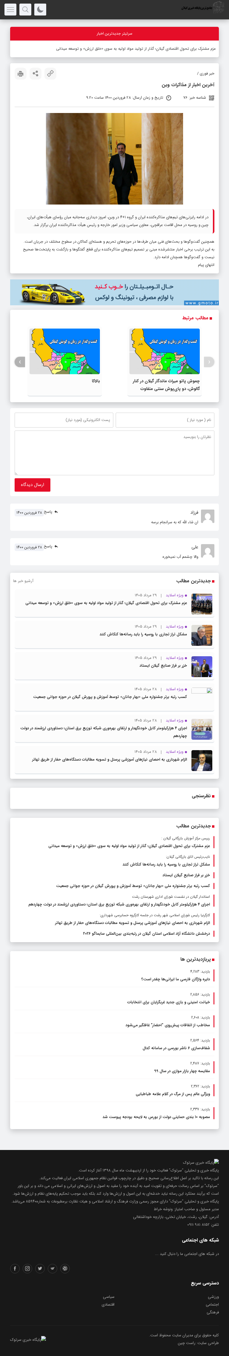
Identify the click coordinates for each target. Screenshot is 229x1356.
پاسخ (48, 512)
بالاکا (96, 381)
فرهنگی (213, 1312)
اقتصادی (108, 1304)
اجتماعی (212, 1304)
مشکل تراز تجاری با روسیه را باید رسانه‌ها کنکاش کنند (143, 634)
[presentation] (209, 362)
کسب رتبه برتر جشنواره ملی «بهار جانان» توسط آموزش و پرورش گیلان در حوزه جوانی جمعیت (110, 697)
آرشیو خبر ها (23, 581)
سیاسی (108, 1297)
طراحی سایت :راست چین (198, 1343)
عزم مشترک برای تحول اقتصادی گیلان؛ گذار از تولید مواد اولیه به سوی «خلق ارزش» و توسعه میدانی (106, 603)
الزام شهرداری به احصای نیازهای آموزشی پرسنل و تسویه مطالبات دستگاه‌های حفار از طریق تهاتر (109, 759)
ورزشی (213, 1297)
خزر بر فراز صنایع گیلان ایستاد (163, 665)
